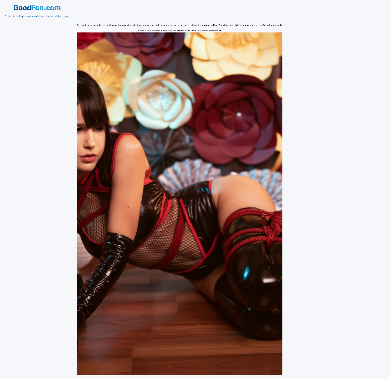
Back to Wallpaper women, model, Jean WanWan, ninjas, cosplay (38, 16)
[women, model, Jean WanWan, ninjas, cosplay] (179, 374)
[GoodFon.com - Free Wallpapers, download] (37, 9)
